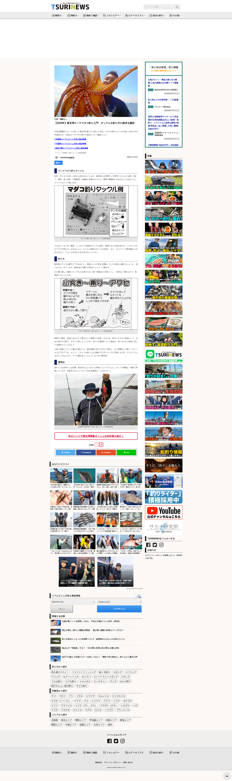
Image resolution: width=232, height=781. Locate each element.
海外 (110, 724)
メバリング (130, 672)
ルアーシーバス (71, 676)
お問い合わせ (128, 762)
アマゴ (107, 700)
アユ (86, 700)
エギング (117, 672)
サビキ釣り (81, 686)
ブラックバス (123, 710)
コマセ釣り (70, 681)
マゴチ (54, 710)
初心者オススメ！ (60, 672)
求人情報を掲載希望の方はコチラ (163, 71)
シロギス (125, 705)
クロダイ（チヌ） (109, 705)
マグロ (88, 710)
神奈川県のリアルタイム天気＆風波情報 (71, 148)
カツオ (98, 710)
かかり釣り (125, 681)
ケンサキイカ (118, 696)
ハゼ (135, 705)
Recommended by (131, 588)
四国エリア (85, 724)
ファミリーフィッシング (84, 672)
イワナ (116, 700)
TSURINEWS (114, 767)
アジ (53, 696)
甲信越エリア (95, 720)
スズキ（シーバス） (61, 700)
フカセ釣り (56, 681)
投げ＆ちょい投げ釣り (62, 686)
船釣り (58, 163)
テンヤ (113, 681)
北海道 (54, 720)
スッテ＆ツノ (100, 681)
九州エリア (99, 724)
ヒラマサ (90, 696)
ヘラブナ (109, 710)
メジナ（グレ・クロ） (86, 705)
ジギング (125, 676)
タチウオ (127, 700)
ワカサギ (65, 710)
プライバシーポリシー (112, 762)
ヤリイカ (77, 710)
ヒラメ (54, 705)
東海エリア (125, 720)
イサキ (79, 696)
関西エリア (56, 724)
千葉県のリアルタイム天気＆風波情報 (70, 144)
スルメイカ (103, 696)
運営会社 (98, 762)
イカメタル (85, 681)
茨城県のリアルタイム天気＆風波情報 (70, 139)
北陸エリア (111, 720)
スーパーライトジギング (106, 676)
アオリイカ (66, 705)
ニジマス (96, 700)
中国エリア (70, 724)
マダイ (62, 696)
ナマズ (77, 700)
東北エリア (66, 720)
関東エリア (80, 720)
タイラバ (86, 676)
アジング (55, 676)
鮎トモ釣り (104, 672)
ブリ (71, 696)
